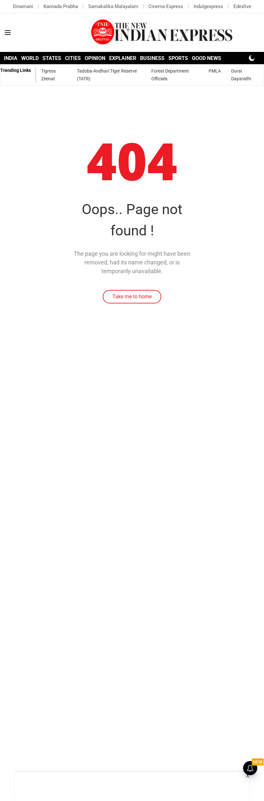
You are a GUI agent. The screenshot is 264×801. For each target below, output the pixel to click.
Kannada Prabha (60, 6)
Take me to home (132, 296)
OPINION (95, 58)
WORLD (30, 58)
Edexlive (242, 6)
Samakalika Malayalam (113, 6)
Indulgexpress (208, 6)
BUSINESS (152, 58)
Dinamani (23, 6)
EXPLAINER (122, 58)
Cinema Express (165, 6)
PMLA (215, 71)
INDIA (10, 58)
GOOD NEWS (206, 58)
